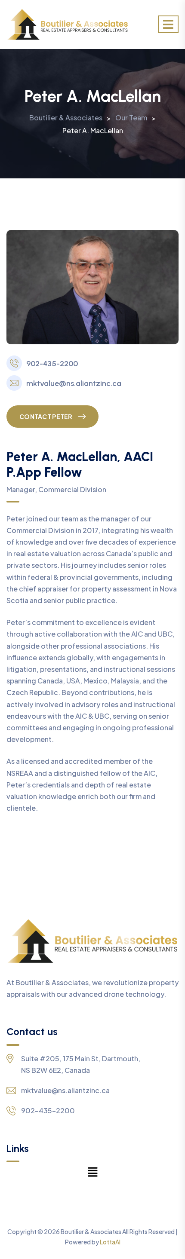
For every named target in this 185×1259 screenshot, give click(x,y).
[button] (92, 1171)
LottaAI (110, 1242)
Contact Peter (46, 416)
